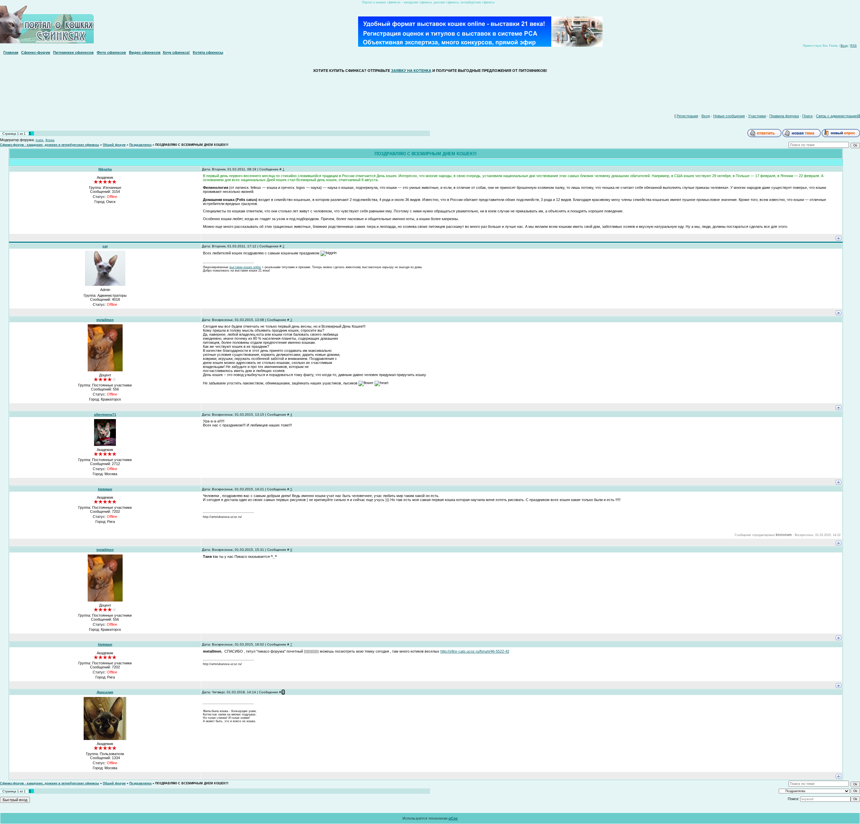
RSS (853, 45)
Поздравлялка (140, 145)
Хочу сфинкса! (176, 52)
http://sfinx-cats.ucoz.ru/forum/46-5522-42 (474, 651)
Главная (10, 52)
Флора (49, 140)
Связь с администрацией (837, 116)
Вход (844, 45)
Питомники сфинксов (73, 52)
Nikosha (105, 169)
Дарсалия (105, 692)
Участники (757, 116)
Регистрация (687, 116)
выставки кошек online (245, 267)
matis (39, 140)
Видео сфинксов (145, 52)
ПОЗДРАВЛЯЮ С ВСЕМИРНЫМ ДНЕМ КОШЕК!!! (191, 145)
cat (105, 246)
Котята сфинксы (208, 52)
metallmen (105, 320)
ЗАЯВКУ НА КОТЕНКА (411, 71)
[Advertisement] (430, 92)
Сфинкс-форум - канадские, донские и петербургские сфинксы (49, 145)
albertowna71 (105, 414)
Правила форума (784, 116)
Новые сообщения (729, 116)
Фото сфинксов (111, 52)
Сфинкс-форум (35, 52)
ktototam (105, 489)
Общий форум (114, 145)
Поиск (807, 116)
